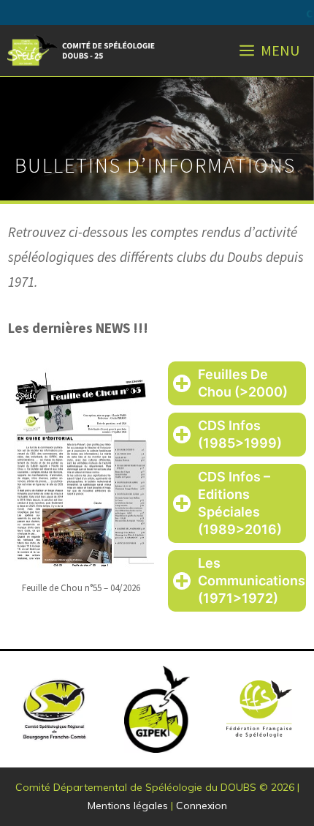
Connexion (201, 805)
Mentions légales (128, 805)
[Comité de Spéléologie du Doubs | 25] (82, 50)
